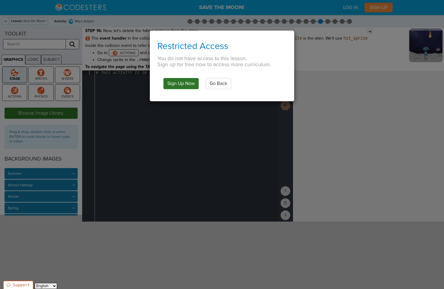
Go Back (218, 83)
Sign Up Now (181, 83)
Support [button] (21, 285)
